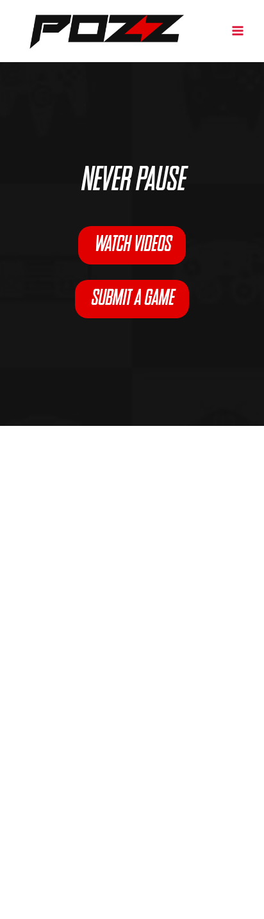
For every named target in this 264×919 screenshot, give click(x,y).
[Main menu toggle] (237, 30)
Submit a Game (132, 299)
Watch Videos (132, 245)
